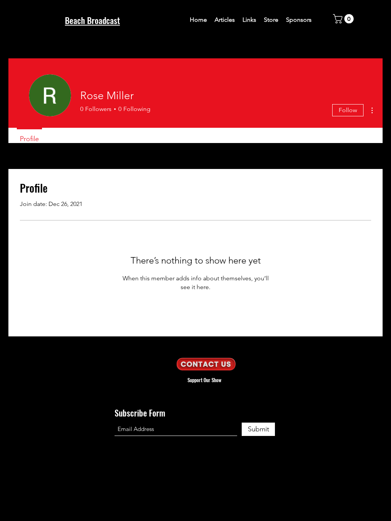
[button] (344, 18)
